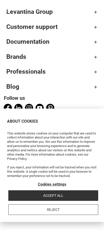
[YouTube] (40, 108)
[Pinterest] (50, 108)
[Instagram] (29, 108)
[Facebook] (8, 108)
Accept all (53, 196)
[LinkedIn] (18, 108)
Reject (53, 210)
